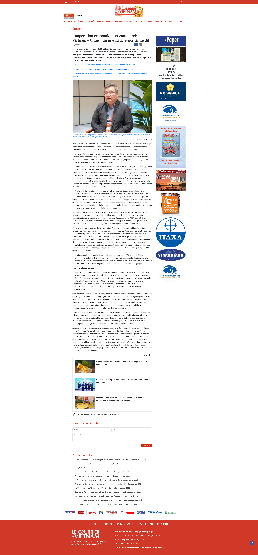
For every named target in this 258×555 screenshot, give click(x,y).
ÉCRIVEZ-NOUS (124, 524)
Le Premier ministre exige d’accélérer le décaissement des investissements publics (106, 480)
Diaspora (180, 21)
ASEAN (136, 21)
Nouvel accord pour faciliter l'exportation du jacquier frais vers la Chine (122, 363)
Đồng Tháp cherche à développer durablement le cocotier (97, 468)
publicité (163, 524)
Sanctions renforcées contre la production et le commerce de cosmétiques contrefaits (108, 500)
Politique (71, 21)
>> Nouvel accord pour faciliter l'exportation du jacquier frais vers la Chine (103, 65)
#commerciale (102, 414)
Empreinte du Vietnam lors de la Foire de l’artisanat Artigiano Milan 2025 (102, 472)
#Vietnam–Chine (115, 414)
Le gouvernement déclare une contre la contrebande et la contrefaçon (110, 464)
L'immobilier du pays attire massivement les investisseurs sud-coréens (102, 476)
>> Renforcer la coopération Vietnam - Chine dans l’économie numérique (102, 69)
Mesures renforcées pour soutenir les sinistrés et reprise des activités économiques (107, 492)
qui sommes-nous (100, 524)
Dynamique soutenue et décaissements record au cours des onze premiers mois (105, 504)
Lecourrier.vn (129, 11)
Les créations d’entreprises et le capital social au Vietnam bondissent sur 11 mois (106, 496)
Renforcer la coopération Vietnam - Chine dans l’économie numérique (122, 381)
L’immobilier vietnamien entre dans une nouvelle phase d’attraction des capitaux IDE (107, 484)
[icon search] (191, 2)
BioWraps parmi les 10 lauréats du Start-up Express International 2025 (102, 488)
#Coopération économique (86, 414)
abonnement (145, 524)
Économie (81, 21)
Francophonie (160, 21)
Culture (109, 21)
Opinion (172, 21)
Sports (129, 21)
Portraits (119, 21)
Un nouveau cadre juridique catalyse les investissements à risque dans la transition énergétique (111, 460)
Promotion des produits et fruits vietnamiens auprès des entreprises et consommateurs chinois (121, 399)
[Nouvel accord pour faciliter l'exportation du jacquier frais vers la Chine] (85, 366)
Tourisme (100, 21)
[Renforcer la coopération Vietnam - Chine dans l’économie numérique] (85, 384)
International (147, 21)
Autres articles (82, 455)
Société (91, 21)
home (65, 21)
